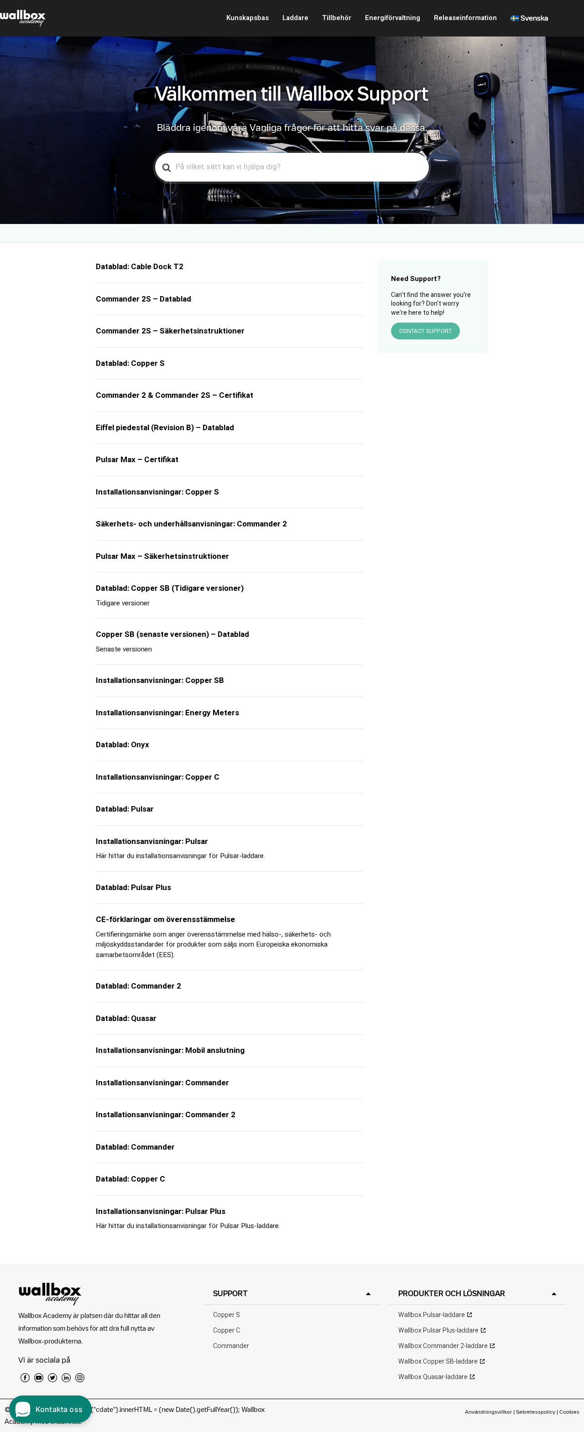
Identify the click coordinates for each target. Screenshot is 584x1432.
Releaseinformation (465, 18)
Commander (231, 1346)
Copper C (226, 1330)
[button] (292, 1293)
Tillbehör (336, 18)
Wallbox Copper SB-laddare (438, 1361)
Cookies (569, 1411)
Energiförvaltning (392, 18)
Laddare (295, 18)
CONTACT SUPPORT (425, 331)
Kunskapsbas (247, 18)
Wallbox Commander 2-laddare (443, 1346)
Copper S (226, 1315)
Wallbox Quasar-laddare (433, 1377)
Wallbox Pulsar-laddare (431, 1315)
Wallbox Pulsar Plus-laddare (438, 1330)
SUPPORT (230, 1293)
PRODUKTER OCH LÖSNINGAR (451, 1293)
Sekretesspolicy (535, 1411)
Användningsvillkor (489, 1411)
